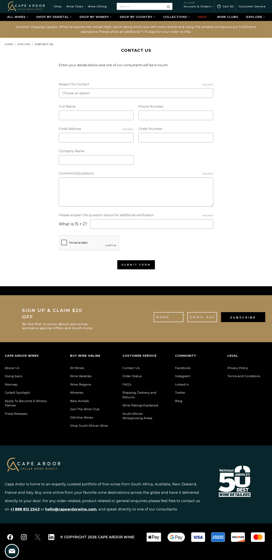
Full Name (67, 106)
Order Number (150, 129)
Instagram (182, 376)
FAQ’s (126, 384)
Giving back (13, 376)
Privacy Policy (237, 368)
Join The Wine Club (85, 409)
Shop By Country (136, 17)
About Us (12, 368)
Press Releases (16, 414)
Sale (202, 17)
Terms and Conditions (243, 376)
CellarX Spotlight (17, 392)
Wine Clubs (74, 6)
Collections (175, 17)
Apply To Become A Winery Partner (26, 403)
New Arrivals (79, 401)
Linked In (182, 384)
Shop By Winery (94, 17)
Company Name (71, 151)
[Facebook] (10, 537)
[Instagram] (24, 537)
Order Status (132, 376)
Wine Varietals (80, 376)
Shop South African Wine (89, 426)
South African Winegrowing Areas (137, 416)
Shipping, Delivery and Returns (139, 395)
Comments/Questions (136, 173)
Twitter (180, 392)
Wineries (76, 392)
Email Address (96, 129)
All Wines (16, 17)
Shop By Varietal (52, 17)
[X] (38, 537)
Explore (254, 17)
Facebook (183, 368)
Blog (178, 401)
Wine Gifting (97, 6)
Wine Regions (80, 384)
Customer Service (252, 6)
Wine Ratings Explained (140, 405)
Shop (58, 6)
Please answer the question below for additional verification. (136, 215)
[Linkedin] (51, 537)
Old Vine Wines (81, 417)
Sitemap (11, 384)
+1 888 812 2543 (25, 509)
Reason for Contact (136, 84)
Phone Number (151, 106)
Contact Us (130, 368)
